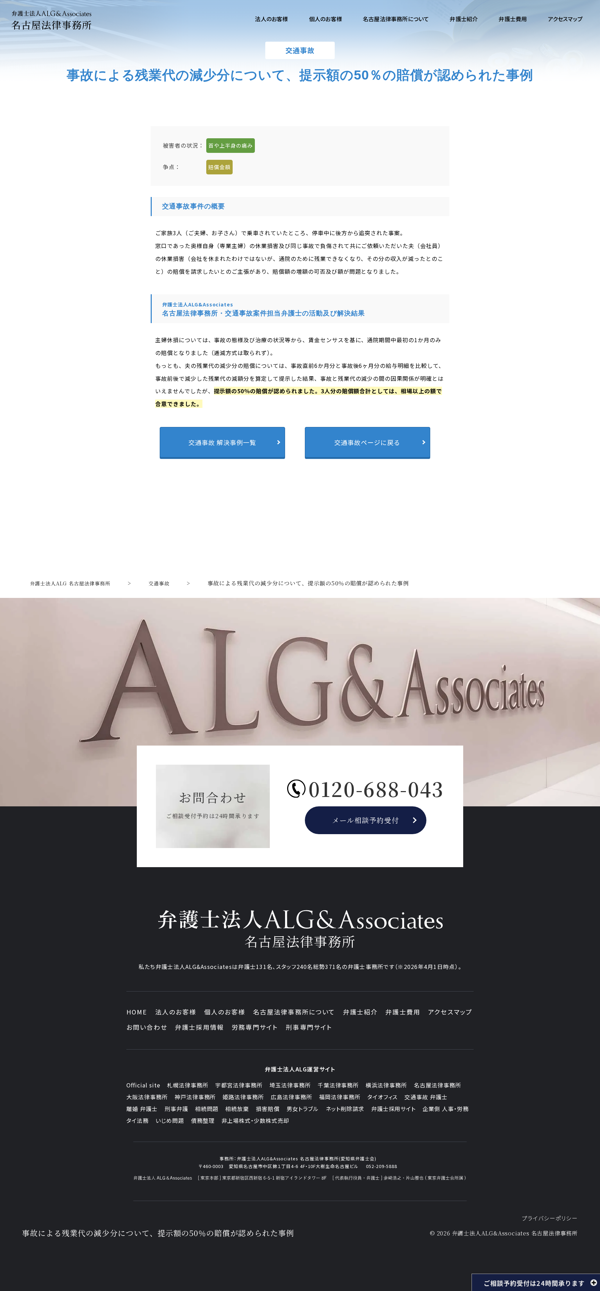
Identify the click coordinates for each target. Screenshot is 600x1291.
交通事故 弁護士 (426, 1097)
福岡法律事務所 (339, 1097)
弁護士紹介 (360, 1011)
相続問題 (207, 1108)
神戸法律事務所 (195, 1097)
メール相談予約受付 (365, 820)
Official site (143, 1085)
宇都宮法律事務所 (238, 1085)
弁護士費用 (402, 1011)
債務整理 (203, 1120)
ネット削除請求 (345, 1108)
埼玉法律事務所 (290, 1085)
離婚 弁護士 (142, 1108)
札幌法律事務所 (187, 1085)
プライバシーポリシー (550, 1218)
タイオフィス (382, 1097)
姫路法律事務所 (243, 1097)
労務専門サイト (255, 1026)
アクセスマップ (450, 1011)
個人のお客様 (224, 1011)
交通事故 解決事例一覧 (222, 442)
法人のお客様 (176, 1011)
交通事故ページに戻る (367, 442)
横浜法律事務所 (386, 1085)
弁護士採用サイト (393, 1108)
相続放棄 (237, 1108)
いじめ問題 (170, 1120)
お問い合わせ (146, 1026)
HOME (137, 1011)
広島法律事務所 (291, 1097)
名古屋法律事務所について (294, 1011)
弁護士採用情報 (199, 1026)
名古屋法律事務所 (437, 1085)
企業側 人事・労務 (446, 1108)
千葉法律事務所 (338, 1085)
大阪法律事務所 (147, 1097)
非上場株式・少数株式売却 (256, 1120)
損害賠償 (268, 1108)
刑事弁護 (176, 1108)
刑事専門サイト (309, 1026)
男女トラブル (302, 1108)
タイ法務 (137, 1120)
